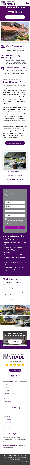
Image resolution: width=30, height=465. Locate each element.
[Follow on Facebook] (15, 451)
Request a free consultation (15, 17)
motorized (14, 262)
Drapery (6, 396)
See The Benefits (14, 341)
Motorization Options (15, 175)
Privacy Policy (15, 457)
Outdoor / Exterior (9, 393)
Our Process (7, 419)
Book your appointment (9, 445)
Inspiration (7, 416)
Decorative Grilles (9, 399)
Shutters (6, 390)
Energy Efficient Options (15, 179)
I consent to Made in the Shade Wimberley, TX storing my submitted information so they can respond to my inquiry (15, 221)
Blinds (5, 384)
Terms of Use (22, 457)
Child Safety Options (16, 171)
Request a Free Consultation (15, 143)
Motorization (7, 401)
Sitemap (18, 459)
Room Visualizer (8, 425)
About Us (6, 411)
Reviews (6, 413)
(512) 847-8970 (16, 196)
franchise (20, 463)
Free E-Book (7, 422)
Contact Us (7, 428)
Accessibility (13, 459)
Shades (6, 387)
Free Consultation (15, 370)
